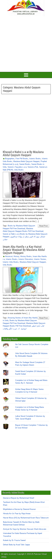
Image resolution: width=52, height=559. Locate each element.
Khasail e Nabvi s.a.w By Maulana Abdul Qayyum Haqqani (23, 153)
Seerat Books (24, 164)
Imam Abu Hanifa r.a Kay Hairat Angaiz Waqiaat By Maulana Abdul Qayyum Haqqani (24, 250)
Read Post (43, 226)
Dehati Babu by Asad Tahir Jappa (16, 545)
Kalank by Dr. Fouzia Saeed (14, 540)
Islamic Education (25, 259)
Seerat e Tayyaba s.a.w (17, 167)
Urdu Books (19, 170)
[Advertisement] (26, 43)
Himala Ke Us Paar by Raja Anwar (17, 513)
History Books (26, 256)
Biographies (9, 159)
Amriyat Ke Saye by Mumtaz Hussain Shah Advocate (24, 529)
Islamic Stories (40, 259)
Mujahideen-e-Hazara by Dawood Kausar (19, 509)
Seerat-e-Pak (33, 167)
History (16, 256)
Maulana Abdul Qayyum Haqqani (26, 161)
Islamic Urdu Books (11, 262)
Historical (8, 256)
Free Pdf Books (22, 159)
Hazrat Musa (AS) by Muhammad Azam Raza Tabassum (26, 518)
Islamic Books (35, 159)
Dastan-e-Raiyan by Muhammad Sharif (18, 498)
